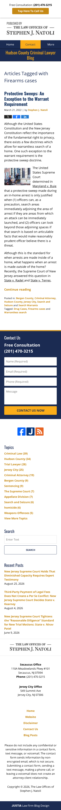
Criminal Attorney (45, 298)
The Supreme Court (19, 491)
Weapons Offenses (18, 513)
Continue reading (17, 289)
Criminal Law (16, 453)
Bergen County (24, 298)
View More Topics (15, 518)
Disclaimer (30, 723)
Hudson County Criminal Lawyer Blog (30, 29)
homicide (12, 507)
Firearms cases (36, 308)
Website (30, 717)
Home (10, 44)
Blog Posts (30, 735)
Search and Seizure (19, 502)
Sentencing (13, 486)
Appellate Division (18, 497)
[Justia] (30, 431)
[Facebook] (21, 431)
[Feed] (39, 431)
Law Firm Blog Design (30, 805)
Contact (30, 44)
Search (30, 549)
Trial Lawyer (15, 464)
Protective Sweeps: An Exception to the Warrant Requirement (26, 98)
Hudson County (13, 301)
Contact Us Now (30, 410)
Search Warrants (28, 305)
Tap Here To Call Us (30, 11)
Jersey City (30, 301)
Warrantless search (15, 312)
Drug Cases (20, 308)
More (50, 44)
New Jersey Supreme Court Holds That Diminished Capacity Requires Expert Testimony (29, 575)
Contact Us (30, 729)
